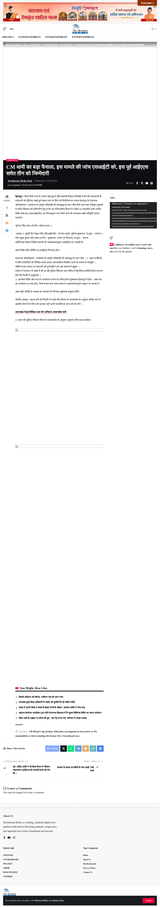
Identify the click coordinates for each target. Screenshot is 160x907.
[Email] (147, 183)
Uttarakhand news (71, 736)
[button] (149, 900)
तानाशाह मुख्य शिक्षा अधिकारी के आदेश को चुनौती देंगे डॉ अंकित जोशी (47, 702)
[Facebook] (4, 838)
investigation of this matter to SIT (81, 731)
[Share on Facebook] (137, 183)
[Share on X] (142, 183)
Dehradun (58, 731)
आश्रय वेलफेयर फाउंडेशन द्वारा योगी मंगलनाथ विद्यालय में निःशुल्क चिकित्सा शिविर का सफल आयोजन (60, 712)
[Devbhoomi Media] (80, 29)
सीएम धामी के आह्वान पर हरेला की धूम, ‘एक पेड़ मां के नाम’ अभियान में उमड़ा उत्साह (53, 718)
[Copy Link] (93, 748)
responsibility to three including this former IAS (38, 736)
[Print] (151, 183)
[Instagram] (14, 838)
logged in (20, 792)
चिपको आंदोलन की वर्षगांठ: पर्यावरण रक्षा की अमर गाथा (41, 697)
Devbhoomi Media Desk (20, 181)
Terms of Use (58, 900)
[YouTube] (9, 838)
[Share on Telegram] (78, 748)
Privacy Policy (41, 900)
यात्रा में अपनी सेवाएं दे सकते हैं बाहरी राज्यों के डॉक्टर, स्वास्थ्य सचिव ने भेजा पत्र (52, 707)
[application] (133, 215)
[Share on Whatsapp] (71, 748)
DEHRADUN (12, 160)
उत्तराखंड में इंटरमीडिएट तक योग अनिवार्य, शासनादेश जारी (40, 312)
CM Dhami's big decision (41, 731)
